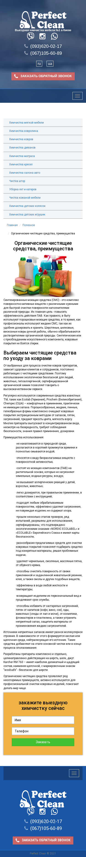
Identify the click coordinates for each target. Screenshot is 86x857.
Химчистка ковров (21, 139)
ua (50, 64)
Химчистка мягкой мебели (26, 122)
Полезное (28, 225)
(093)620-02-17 (46, 46)
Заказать (43, 742)
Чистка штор (17, 181)
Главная (12, 225)
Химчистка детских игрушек (27, 214)
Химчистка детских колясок (27, 206)
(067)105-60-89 (46, 53)
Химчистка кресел (21, 164)
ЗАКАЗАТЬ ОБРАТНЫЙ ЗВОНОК (46, 76)
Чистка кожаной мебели (25, 197)
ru (39, 64)
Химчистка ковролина (23, 131)
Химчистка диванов (22, 147)
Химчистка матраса (22, 156)
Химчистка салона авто (24, 172)
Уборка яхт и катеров (22, 189)
